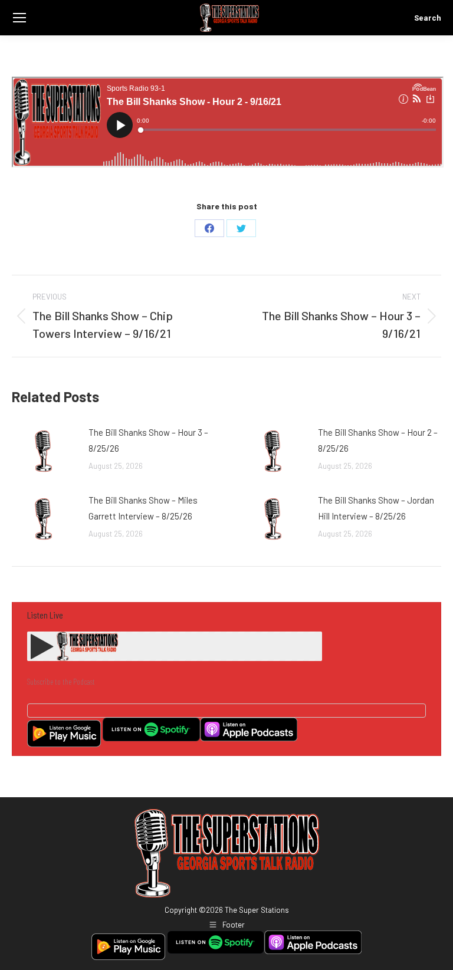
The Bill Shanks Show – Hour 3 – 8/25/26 (148, 440)
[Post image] (44, 451)
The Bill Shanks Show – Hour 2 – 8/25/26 (378, 440)
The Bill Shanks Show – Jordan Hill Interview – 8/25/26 (376, 508)
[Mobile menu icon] (19, 17)
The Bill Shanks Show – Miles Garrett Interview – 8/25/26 (143, 508)
